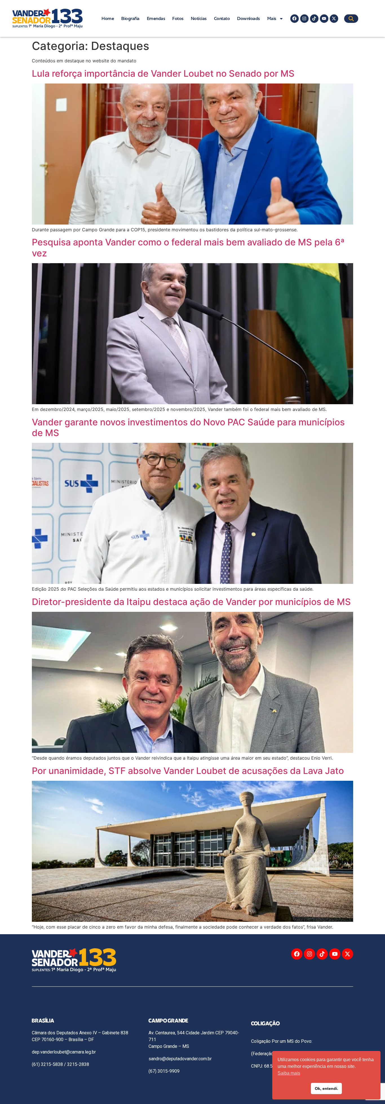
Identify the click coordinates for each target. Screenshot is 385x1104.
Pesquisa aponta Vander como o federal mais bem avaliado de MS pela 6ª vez (188, 247)
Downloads (248, 18)
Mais (271, 18)
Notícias (199, 18)
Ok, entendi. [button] (326, 1088)
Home (107, 18)
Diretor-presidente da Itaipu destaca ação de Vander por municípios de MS (191, 601)
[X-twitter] (334, 18)
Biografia (130, 18)
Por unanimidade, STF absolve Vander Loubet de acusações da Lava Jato (188, 770)
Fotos (177, 18)
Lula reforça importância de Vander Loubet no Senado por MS (163, 73)
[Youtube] (324, 18)
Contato (222, 18)
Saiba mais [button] (289, 1073)
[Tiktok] (314, 18)
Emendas (156, 18)
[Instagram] (304, 18)
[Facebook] (294, 18)
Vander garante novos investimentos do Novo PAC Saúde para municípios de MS (188, 427)
